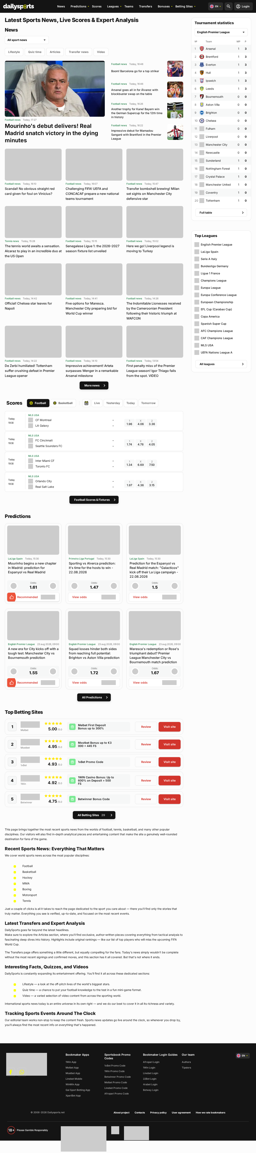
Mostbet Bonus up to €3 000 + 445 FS (95, 744)
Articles (55, 52)
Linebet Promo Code (116, 1087)
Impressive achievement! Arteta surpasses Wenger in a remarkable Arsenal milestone (92, 371)
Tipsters (186, 1067)
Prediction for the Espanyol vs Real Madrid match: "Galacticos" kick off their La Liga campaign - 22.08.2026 (154, 569)
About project (121, 1112)
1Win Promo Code (114, 1071)
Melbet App (72, 1067)
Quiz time (34, 52)
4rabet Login (150, 1084)
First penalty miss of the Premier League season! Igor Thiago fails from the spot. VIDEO (151, 371)
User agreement (181, 1112)
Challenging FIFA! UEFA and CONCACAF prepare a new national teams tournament (92, 194)
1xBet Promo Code (90, 762)
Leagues (113, 6)
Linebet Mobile (74, 1078)
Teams (128, 6)
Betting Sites (184, 6)
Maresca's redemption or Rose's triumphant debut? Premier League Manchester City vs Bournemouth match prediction (154, 655)
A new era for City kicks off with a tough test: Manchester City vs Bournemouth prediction (33, 653)
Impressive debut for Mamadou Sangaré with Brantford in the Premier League (136, 134)
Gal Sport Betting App (78, 1089)
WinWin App (72, 1084)
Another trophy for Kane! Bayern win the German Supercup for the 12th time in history (136, 113)
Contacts (140, 1112)
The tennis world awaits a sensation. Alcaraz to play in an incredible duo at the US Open (33, 251)
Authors (186, 1061)
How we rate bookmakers (210, 1112)
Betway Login (150, 1089)
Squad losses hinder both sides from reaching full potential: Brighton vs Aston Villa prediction (94, 653)
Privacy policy (158, 1112)
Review (146, 726)
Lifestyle (14, 52)
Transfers (145, 6)
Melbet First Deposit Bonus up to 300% (92, 726)
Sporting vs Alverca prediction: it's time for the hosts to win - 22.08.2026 (92, 567)
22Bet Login (149, 1078)
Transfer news (79, 52)
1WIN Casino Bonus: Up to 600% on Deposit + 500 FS (96, 780)
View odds (79, 597)
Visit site (170, 726)
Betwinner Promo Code (117, 1076)
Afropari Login (151, 1061)
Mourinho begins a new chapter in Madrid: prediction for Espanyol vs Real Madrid (32, 567)
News (61, 6)
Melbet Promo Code (115, 1082)
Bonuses (164, 6)
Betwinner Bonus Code (94, 799)
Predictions (78, 6)
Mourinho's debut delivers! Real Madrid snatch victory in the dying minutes (51, 133)
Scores (97, 6)
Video (101, 52)
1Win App (71, 1061)
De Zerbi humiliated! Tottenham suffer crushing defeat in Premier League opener (30, 371)
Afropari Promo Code (116, 1093)
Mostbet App (73, 1073)
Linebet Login (150, 1073)
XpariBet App (73, 1095)
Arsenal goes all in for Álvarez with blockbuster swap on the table (134, 92)
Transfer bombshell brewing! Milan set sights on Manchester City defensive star (152, 194)
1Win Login (149, 1067)
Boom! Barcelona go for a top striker (135, 71)
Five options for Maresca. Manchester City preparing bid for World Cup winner (91, 308)
